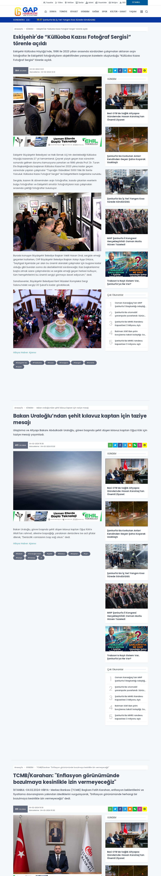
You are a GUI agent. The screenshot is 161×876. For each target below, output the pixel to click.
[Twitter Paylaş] (115, 70)
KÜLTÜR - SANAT (118, 11)
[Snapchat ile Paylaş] (144, 70)
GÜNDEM (85, 11)
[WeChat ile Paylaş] (134, 70)
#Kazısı (51, 363)
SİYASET (74, 11)
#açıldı (19, 367)
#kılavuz (61, 554)
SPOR (104, 11)
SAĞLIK (95, 11)
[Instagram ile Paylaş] (139, 70)
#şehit (49, 554)
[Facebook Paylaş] (120, 70)
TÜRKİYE (63, 11)
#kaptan (74, 554)
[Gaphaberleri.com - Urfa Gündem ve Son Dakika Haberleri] (25, 11)
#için (86, 554)
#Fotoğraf (63, 363)
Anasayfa (18, 29)
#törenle (90, 363)
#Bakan (19, 554)
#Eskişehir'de (21, 363)
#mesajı (31, 558)
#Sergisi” (77, 363)
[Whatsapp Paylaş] (110, 70)
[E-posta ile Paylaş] (130, 70)
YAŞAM (132, 11)
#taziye (19, 558)
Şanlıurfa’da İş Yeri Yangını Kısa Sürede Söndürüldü (66, 19)
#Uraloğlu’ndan (34, 554)
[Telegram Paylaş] (125, 70)
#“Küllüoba (37, 363)
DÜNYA (53, 11)
